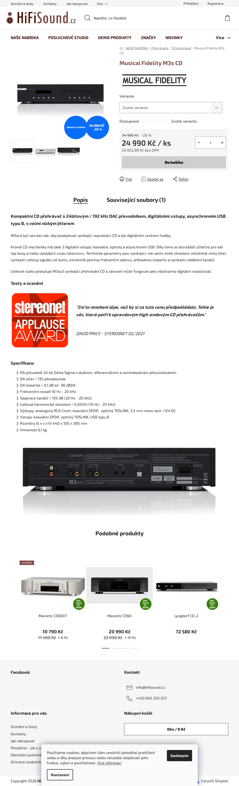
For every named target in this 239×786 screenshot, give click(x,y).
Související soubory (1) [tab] (136, 199)
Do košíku (174, 162)
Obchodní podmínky (27, 755)
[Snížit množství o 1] (198, 143)
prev (14, 603)
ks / (176, 729)
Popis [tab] (80, 199)
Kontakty (49, 4)
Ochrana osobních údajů (31, 762)
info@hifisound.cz (150, 687)
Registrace (215, 3)
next (224, 603)
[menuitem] (24, 37)
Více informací (109, 763)
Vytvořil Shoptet (214, 781)
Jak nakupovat (77, 4)
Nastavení (60, 774)
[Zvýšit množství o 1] (222, 143)
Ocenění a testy (22, 4)
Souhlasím (179, 755)
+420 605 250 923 (151, 697)
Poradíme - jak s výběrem (32, 748)
